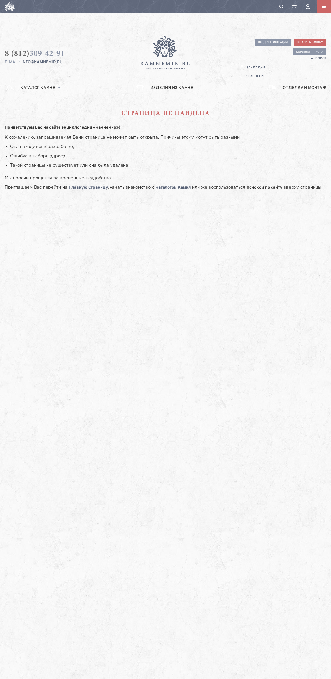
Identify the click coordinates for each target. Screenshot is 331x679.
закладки (255, 68)
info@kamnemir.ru (42, 62)
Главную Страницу (88, 187)
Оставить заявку (310, 42)
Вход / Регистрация (273, 42)
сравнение (255, 76)
